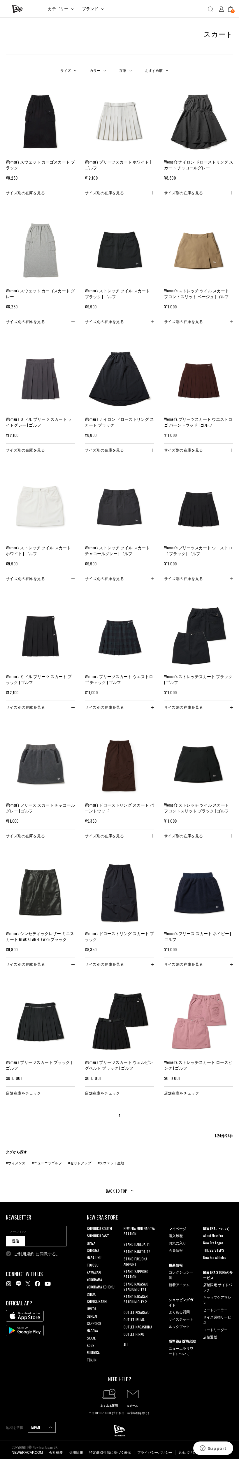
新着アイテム (179, 1284)
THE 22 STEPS (213, 1250)
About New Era (213, 1235)
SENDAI (92, 1316)
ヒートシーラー (215, 1309)
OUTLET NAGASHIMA (138, 1326)
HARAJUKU (94, 1257)
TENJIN (91, 1359)
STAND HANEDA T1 (137, 1244)
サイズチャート (181, 1318)
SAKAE (91, 1337)
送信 (15, 1241)
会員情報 (176, 1250)
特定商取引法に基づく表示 (110, 1453)
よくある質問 (179, 1311)
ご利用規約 (24, 1254)
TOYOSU (93, 1264)
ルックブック (179, 1326)
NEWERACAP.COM (27, 1453)
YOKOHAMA (94, 1279)
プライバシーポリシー (154, 1453)
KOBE (90, 1345)
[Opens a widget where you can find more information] (213, 1448)
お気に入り (177, 1242)
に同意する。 (37, 1254)
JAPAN (36, 1427)
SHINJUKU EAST (98, 1235)
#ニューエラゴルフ (47, 1163)
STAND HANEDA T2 (137, 1251)
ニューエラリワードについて (181, 1351)
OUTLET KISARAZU (137, 1312)
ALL (126, 1344)
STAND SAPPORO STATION (136, 1274)
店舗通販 (210, 1336)
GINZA (91, 1243)
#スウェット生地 (111, 1163)
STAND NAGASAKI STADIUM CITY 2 (136, 1299)
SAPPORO (94, 1323)
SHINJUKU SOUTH (99, 1228)
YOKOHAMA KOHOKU (101, 1286)
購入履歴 (176, 1235)
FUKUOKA (93, 1352)
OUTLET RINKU (134, 1334)
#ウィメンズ (15, 1163)
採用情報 (76, 1453)
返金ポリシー (188, 1453)
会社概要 (56, 1453)
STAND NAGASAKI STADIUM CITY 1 (136, 1286)
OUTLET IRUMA (134, 1319)
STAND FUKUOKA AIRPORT (135, 1261)
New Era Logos (213, 1242)
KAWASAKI (94, 1272)
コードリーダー (215, 1329)
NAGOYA (92, 1330)
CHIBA (91, 1294)
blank (127, 1241)
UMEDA (91, 1308)
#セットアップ (79, 1163)
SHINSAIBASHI (97, 1301)
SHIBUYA (93, 1250)
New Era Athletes (214, 1257)
